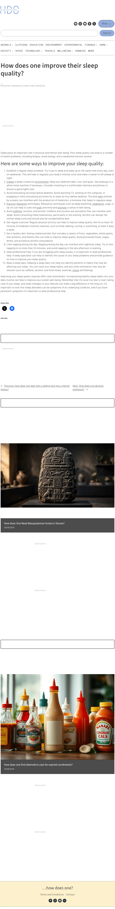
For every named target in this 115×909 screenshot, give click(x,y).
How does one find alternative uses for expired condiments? (38, 765)
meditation (98, 203)
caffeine (17, 211)
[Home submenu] (107, 45)
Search (107, 33)
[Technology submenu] (41, 51)
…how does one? (57, 888)
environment (42, 181)
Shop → (106, 23)
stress (75, 270)
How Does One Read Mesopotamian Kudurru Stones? (34, 523)
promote (62, 207)
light (100, 196)
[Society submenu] (12, 51)
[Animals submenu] (12, 45)
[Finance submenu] (96, 45)
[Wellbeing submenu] (72, 51)
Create (10, 181)
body (39, 207)
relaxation (21, 203)
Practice (11, 203)
